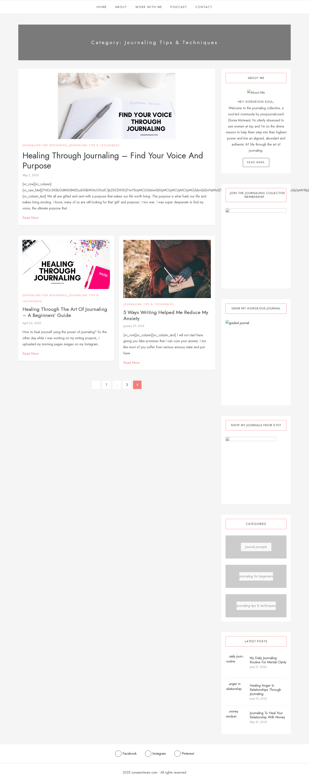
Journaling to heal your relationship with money (267, 715)
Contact (203, 7)
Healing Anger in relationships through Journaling (265, 689)
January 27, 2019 (133, 326)
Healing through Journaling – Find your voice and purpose (112, 160)
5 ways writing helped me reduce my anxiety (165, 315)
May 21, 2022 (258, 722)
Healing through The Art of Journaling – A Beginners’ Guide (64, 312)
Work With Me (148, 7)
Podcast (178, 7)
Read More (30, 217)
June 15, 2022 (258, 699)
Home (102, 7)
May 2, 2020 (30, 175)
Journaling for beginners (44, 145)
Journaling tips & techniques (94, 145)
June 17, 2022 (258, 667)
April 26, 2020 (31, 323)
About (121, 7)
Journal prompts (256, 546)
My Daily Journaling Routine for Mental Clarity (268, 660)
